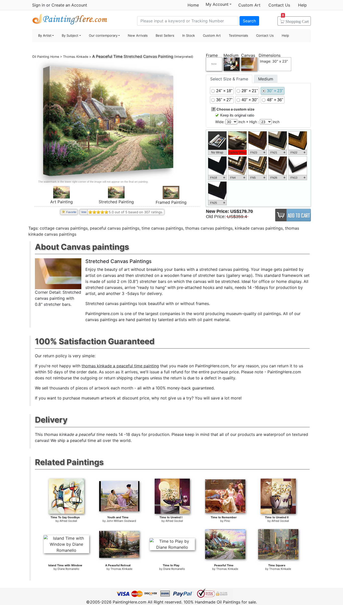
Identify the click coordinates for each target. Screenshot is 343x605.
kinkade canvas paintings (259, 228)
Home (193, 5)
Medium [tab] (265, 78)
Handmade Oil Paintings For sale (69, 20)
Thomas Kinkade (75, 57)
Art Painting (61, 201)
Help (302, 5)
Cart (295, 19)
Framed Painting (171, 202)
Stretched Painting (116, 201)
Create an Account (69, 5)
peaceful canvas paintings (114, 228)
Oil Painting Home (45, 57)
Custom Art (249, 5)
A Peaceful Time (107, 56)
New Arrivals (138, 35)
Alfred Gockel (68, 521)
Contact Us (279, 5)
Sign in (38, 5)
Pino (227, 521)
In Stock (188, 35)
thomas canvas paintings (209, 228)
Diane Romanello (68, 569)
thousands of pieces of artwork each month (91, 387)
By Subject (70, 35)
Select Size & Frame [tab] (229, 78)
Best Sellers (165, 35)
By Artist (44, 35)
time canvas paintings (162, 228)
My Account (217, 4)
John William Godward (121, 521)
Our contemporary (103, 35)
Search (249, 20)
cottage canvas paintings (64, 228)
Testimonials (238, 35)
